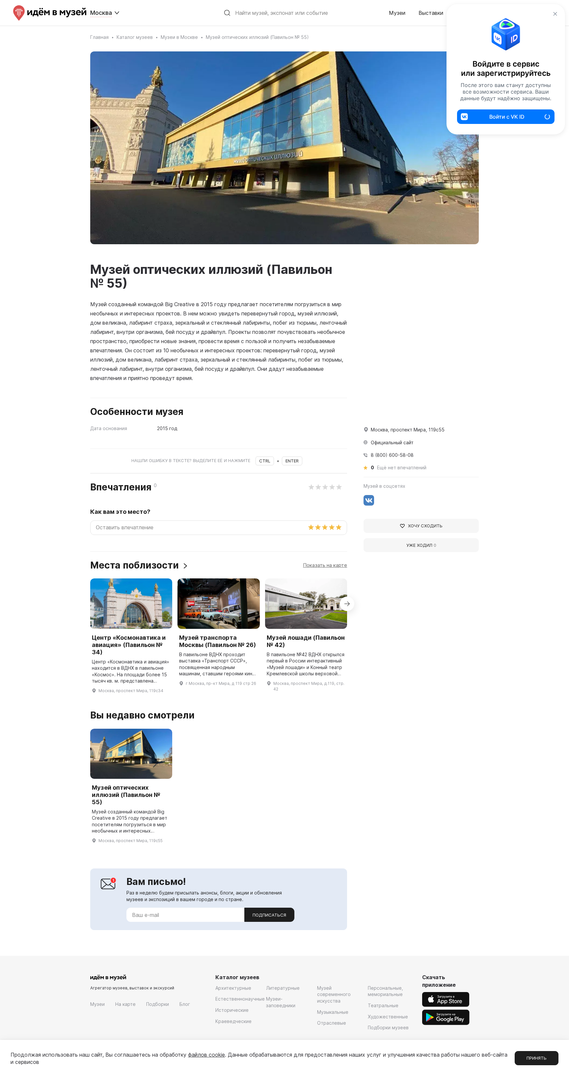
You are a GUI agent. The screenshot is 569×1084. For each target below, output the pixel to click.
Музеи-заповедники (280, 1002)
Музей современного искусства (334, 994)
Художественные (388, 1016)
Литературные (283, 988)
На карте (125, 1004)
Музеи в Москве (179, 37)
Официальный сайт (392, 442)
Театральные (383, 1005)
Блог (184, 1004)
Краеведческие (233, 1021)
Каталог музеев (135, 37)
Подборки (157, 1004)
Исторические (232, 1010)
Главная (99, 37)
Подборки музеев (388, 1027)
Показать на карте (325, 565)
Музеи (397, 13)
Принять (537, 1058)
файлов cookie (206, 1054)
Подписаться (269, 915)
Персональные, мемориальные (385, 991)
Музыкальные (332, 1012)
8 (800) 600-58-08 (392, 455)
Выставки (431, 13)
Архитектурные (233, 988)
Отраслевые (331, 1023)
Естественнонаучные (240, 999)
